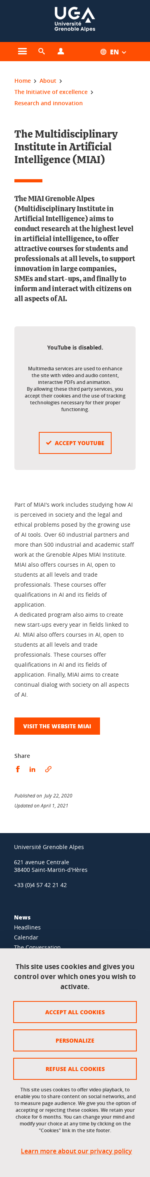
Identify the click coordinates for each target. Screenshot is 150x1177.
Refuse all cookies (75, 1069)
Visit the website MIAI (57, 726)
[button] (41, 51)
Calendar (26, 937)
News (22, 917)
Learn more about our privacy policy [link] (76, 1151)
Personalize (75, 1040)
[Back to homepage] (74, 21)
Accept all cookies (75, 1012)
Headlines (27, 927)
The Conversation (37, 947)
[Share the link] (48, 769)
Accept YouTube (79, 443)
